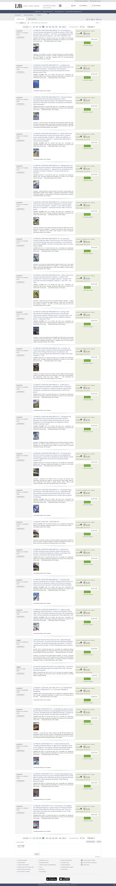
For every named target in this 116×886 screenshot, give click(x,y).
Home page (38, 11)
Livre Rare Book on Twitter (88, 860)
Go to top (97, 856)
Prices (40, 867)
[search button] (60, 6)
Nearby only (44, 22)
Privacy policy (64, 869)
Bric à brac (41, 869)
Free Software (42, 871)
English (45, 883)
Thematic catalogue (28, 15)
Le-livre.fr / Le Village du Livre (83, 31)
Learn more (73, 884)
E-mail (99, 19)
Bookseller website (43, 862)
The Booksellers (59, 11)
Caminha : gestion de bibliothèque (47, 864)
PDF (89, 19)
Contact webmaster (65, 864)
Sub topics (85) (32, 19)
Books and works (47, 11)
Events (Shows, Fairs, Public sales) (25, 867)
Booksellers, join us (44, 860)
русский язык (68, 883)
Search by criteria (47, 7)
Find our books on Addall (23, 871)
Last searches (20, 842)
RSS (94, 19)
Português (55, 883)
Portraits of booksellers (23, 864)
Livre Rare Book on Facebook (89, 862)
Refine (97, 22)
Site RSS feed (85, 864)
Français (62, 883)
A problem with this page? (67, 867)
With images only (36, 22)
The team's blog (65, 862)
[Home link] (27, 6)
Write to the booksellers (82, 1)
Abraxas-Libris (79, 667)
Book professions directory (73, 11)
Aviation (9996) (20, 19)
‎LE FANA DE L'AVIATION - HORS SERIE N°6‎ (46, 522)
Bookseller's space (96, 1)
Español (50, 883)
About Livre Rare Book (66, 860)
